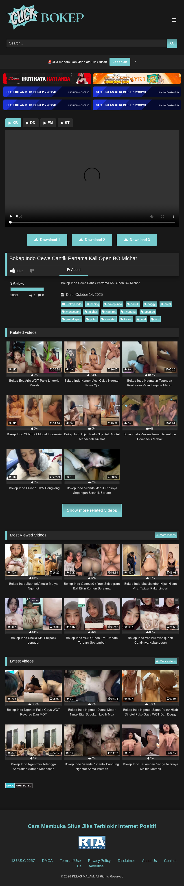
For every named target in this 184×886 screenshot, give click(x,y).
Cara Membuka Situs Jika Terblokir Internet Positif (92, 826)
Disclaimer (126, 861)
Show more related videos (92, 510)
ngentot (111, 311)
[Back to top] (170, 872)
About (75, 270)
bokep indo (115, 304)
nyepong (130, 311)
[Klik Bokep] (92, 18)
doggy (152, 304)
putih (93, 319)
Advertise (96, 866)
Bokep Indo (74, 304)
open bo (150, 311)
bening (94, 304)
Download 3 (140, 240)
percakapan (73, 319)
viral (143, 319)
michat (92, 311)
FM (48, 123)
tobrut (127, 319)
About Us (149, 861)
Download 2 (95, 240)
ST (65, 123)
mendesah (72, 311)
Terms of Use (70, 861)
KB (13, 123)
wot (157, 319)
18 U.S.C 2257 (23, 861)
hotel (167, 304)
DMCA (47, 861)
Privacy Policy (99, 861)
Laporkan (120, 62)
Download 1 (50, 240)
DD (30, 123)
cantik (135, 304)
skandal (110, 319)
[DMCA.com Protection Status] (19, 787)
